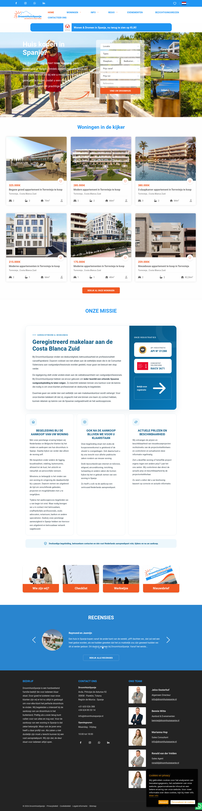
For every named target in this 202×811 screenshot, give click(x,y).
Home (51, 12)
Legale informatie (80, 806)
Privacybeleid (52, 806)
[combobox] (120, 83)
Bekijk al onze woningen (101, 290)
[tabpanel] (101, 640)
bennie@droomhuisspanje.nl (165, 720)
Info (93, 12)
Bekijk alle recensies (101, 657)
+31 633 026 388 (86, 706)
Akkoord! (163, 802)
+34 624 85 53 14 (86, 709)
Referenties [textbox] (108, 83)
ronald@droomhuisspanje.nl (165, 762)
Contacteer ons (57, 17)
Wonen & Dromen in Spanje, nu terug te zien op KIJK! (105, 27)
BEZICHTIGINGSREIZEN (167, 12)
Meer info (153, 795)
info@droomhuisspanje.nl (90, 716)
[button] (120, 46)
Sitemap (92, 806)
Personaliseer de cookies (182, 802)
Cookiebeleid (65, 806)
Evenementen (135, 12)
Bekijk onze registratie (142, 388)
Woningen (72, 12)
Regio (111, 12)
